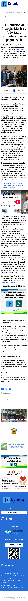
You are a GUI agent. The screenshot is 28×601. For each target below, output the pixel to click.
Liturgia (3, 400)
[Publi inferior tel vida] (14, 479)
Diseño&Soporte (14, 598)
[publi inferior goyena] (14, 446)
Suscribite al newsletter (15, 544)
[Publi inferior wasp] (14, 461)
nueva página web (21, 102)
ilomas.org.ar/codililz (8, 282)
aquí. (24, 286)
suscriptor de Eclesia (15, 375)
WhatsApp (11, 354)
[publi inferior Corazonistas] (14, 431)
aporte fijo (8, 379)
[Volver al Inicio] (10, 4)
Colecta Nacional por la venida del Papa (11, 578)
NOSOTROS (15, 508)
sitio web (15, 136)
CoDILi (7, 400)
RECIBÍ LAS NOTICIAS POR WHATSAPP (14, 539)
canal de (5, 354)
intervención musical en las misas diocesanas (14, 185)
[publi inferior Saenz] (14, 415)
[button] (26, 4)
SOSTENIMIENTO (15, 526)
